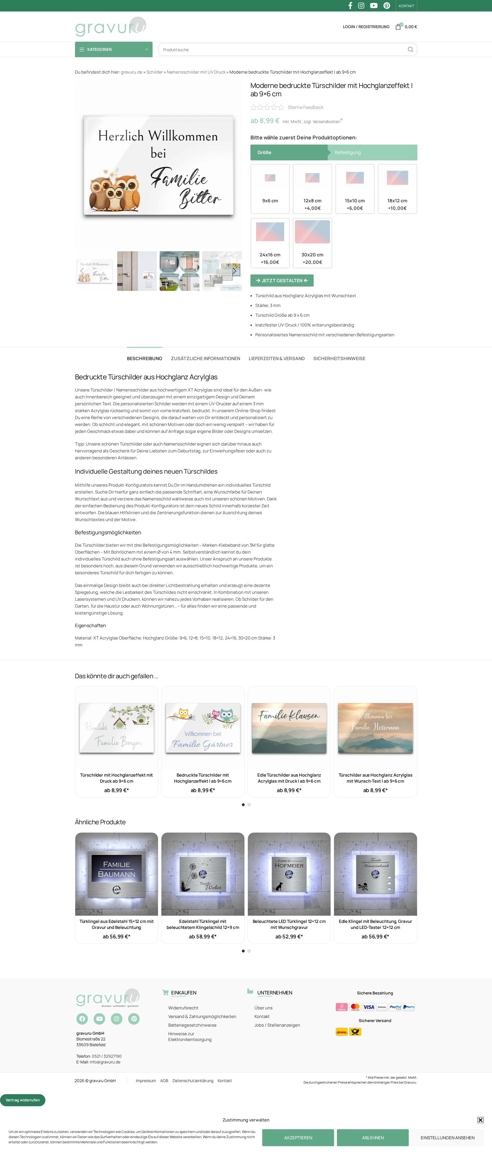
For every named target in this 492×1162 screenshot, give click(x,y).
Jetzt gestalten (282, 280)
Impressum (148, 1080)
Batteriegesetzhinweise (192, 1025)
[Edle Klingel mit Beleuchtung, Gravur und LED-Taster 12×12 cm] (375, 874)
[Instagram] (116, 1019)
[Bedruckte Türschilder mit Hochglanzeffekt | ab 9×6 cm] (202, 727)
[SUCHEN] (410, 49)
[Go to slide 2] (249, 804)
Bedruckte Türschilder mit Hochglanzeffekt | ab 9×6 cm (202, 778)
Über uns (263, 1008)
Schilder (154, 72)
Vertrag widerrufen (23, 1100)
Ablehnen (373, 1138)
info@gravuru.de (105, 1062)
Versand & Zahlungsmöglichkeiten (202, 1016)
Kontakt (262, 1016)
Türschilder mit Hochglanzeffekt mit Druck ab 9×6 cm (116, 778)
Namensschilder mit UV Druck (196, 72)
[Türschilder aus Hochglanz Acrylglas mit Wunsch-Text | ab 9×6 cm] (375, 727)
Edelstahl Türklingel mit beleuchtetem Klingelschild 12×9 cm (203, 924)
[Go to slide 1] (243, 804)
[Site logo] (111, 26)
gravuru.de (131, 72)
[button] (480, 1120)
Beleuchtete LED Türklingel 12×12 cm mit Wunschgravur (289, 924)
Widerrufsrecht (183, 1008)
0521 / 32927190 (107, 1056)
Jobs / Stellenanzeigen (277, 1025)
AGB (166, 1080)
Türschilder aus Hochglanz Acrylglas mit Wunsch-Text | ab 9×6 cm (375, 778)
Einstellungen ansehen (447, 1138)
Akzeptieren (298, 1138)
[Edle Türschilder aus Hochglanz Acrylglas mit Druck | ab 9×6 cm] (289, 727)
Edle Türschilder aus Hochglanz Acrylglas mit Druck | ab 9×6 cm (289, 778)
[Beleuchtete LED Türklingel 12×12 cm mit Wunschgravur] (289, 874)
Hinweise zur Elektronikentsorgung (190, 1036)
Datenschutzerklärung (195, 1080)
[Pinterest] (134, 1019)
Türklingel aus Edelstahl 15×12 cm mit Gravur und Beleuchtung (117, 924)
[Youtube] (99, 1019)
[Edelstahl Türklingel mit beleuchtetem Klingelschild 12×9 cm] (202, 874)
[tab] (144, 355)
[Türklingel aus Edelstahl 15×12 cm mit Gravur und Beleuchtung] (116, 874)
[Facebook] (82, 1019)
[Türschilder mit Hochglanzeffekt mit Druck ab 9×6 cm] (116, 727)
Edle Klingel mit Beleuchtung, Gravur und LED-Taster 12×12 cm (375, 924)
